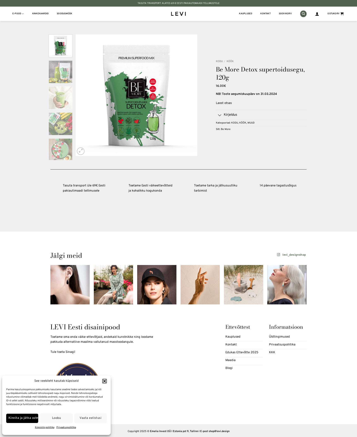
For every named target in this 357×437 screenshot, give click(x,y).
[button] (104, 381)
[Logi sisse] (317, 13)
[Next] (189, 95)
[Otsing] (303, 14)
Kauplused (245, 13)
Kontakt (265, 13)
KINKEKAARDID (40, 13)
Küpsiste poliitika (44, 427)
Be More (226, 129)
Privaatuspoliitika (66, 427)
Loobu (56, 418)
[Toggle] (220, 115)
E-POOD (16, 13)
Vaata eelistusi (90, 418)
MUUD (251, 123)
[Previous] (83, 95)
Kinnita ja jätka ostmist (23, 418)
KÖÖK (230, 61)
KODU (219, 61)
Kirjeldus (230, 115)
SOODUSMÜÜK (64, 13)
